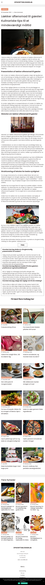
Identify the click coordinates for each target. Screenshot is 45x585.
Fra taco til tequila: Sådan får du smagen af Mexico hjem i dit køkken (11, 411)
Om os (22, 573)
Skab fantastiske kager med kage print (11, 467)
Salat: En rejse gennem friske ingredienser (33, 410)
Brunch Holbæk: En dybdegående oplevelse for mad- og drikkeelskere (7, 508)
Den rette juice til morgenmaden (7, 383)
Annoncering (22, 571)
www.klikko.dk (23, 559)
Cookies (22, 575)
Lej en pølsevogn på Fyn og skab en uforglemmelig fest (10, 440)
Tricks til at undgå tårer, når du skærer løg (10, 356)
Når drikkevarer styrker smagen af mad (31, 383)
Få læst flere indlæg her (22, 299)
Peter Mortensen (18, 12)
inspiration (4, 322)
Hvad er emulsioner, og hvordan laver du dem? (31, 356)
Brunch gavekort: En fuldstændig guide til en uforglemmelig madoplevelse (21, 508)
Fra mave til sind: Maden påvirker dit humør (31, 328)
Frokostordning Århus (8, 327)
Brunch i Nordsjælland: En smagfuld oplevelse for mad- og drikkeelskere (37, 538)
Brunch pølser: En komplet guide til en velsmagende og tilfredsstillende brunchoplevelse (7, 538)
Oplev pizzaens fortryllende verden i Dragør (32, 440)
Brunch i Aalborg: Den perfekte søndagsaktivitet (32, 467)
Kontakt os (22, 577)
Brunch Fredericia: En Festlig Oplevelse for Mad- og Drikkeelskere (22, 538)
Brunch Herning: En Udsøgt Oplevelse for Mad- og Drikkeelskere (36, 508)
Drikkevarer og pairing (7, 377)
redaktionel (4, 9)
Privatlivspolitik (24, 583)
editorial (25, 322)
